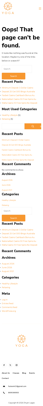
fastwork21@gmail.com (17, 386)
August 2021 (7, 190)
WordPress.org (9, 311)
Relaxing (6, 119)
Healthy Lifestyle (10, 115)
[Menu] (40, 8)
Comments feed (9, 307)
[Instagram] (16, 365)
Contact (5, 378)
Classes (16, 373)
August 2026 (7, 180)
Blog (24, 373)
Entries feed (7, 303)
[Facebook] (4, 365)
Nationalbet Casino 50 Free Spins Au (19, 99)
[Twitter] (10, 365)
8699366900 (13, 393)
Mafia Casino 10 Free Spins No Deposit (19, 103)
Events (32, 373)
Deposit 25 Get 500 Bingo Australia (18, 91)
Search (40, 126)
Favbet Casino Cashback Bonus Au (18, 95)
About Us (6, 373)
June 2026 (6, 185)
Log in (5, 300)
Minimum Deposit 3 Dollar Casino (17, 88)
